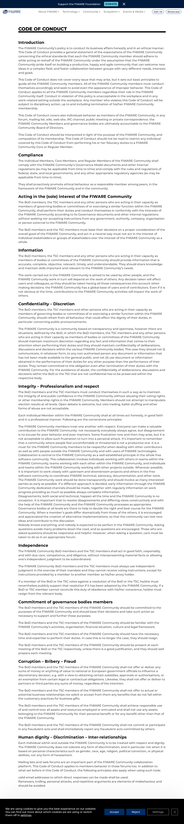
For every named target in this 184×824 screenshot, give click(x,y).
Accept (114, 812)
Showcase (173, 11)
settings (26, 815)
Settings (158, 812)
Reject (136, 812)
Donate (111, 4)
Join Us (158, 11)
